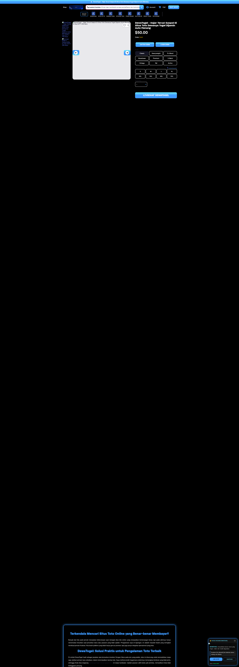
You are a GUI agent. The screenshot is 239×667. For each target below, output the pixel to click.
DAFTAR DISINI (145, 44)
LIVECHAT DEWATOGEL (156, 95)
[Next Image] (127, 52)
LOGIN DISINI (164, 44)
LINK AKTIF (216, 659)
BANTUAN (229, 659)
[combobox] (113, 7)
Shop (65, 7)
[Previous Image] (76, 52)
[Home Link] (76, 7)
